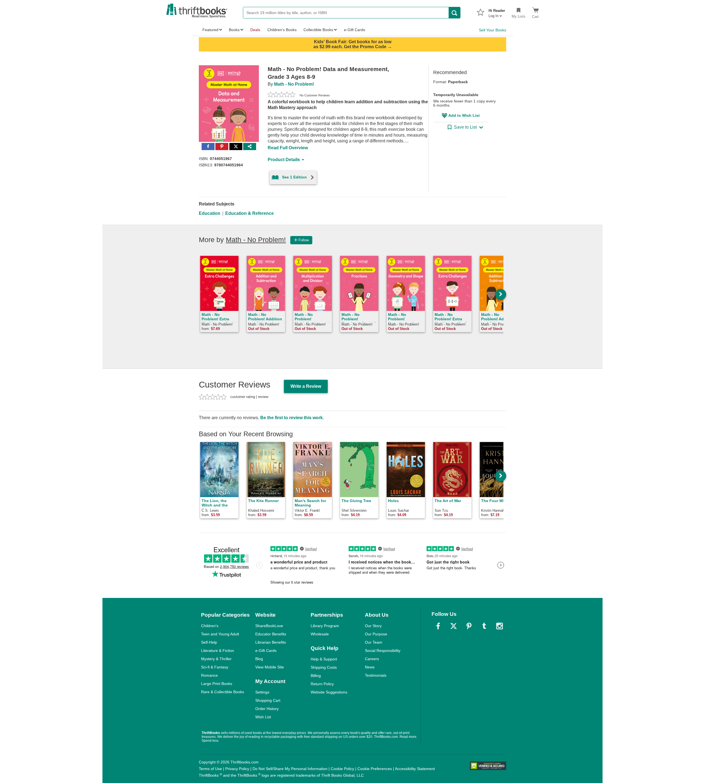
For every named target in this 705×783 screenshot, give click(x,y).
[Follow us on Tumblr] (484, 626)
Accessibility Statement (415, 768)
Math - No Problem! (294, 84)
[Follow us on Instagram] (499, 626)
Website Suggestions (329, 692)
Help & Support (324, 659)
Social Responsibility (382, 650)
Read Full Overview (288, 147)
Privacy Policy (237, 768)
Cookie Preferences (374, 768)
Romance (209, 675)
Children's (209, 626)
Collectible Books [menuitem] (318, 30)
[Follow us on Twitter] (453, 626)
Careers (372, 659)
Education (209, 213)
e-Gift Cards (265, 650)
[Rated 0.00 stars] (281, 95)
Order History (267, 708)
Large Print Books (216, 683)
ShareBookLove (269, 626)
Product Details (284, 159)
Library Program (325, 626)
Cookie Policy (342, 768)
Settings (262, 692)
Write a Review (306, 386)
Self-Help (209, 642)
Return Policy (322, 684)
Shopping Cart (267, 700)
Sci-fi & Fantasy (214, 667)
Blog (259, 659)
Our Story (373, 626)
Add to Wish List (464, 115)
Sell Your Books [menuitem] (492, 30)
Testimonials (375, 675)
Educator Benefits (270, 634)
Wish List (263, 717)
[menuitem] (497, 11)
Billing (316, 675)
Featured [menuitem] (210, 30)
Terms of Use (210, 768)
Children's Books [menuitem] (282, 30)
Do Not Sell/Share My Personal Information (290, 768)
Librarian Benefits (270, 642)
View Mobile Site (269, 667)
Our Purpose (376, 634)
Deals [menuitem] (255, 30)
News (370, 667)
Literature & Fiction (217, 650)
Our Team (373, 642)
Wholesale (320, 634)
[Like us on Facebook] (438, 626)
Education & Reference (249, 213)
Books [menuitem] (234, 30)
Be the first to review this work (291, 417)
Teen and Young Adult (220, 634)
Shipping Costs (324, 667)
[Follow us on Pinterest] (469, 626)
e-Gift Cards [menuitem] (354, 30)
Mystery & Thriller (216, 659)
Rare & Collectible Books (222, 692)
